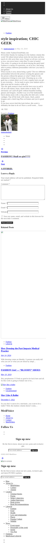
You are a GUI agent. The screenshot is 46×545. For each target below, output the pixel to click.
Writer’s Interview (17, 498)
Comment (5, 184)
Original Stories (16, 494)
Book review (15, 502)
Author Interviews (17, 500)
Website (4, 212)
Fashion (9, 33)
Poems (12, 496)
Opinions (9, 534)
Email (4, 208)
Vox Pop (13, 532)
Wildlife (13, 521)
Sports (12, 530)
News (8, 523)
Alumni (8, 13)
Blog (7, 481)
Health (12, 513)
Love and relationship (18, 515)
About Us (9, 9)
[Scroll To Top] (2, 459)
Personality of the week (19, 528)
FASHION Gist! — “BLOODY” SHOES (20, 370)
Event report (15, 525)
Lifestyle (9, 344)
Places (12, 517)
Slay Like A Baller (10, 395)
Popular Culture (16, 519)
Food (12, 511)
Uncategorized (11, 391)
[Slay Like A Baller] (8, 385)
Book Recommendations (19, 504)
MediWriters (10, 422)
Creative (9, 492)
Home (8, 416)
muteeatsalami (9, 49)
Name (4, 203)
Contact (8, 11)
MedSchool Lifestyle (13, 536)
